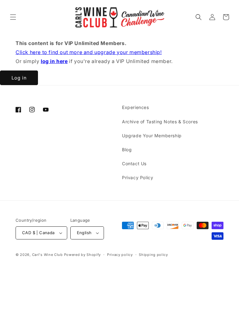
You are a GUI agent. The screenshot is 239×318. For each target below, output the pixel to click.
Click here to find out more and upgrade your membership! (89, 52)
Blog (127, 149)
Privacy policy (120, 254)
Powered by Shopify (82, 254)
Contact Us (134, 163)
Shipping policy (153, 254)
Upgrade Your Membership (152, 135)
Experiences (135, 107)
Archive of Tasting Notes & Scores (160, 121)
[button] (13, 17)
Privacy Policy (137, 177)
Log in (19, 78)
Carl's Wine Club (47, 254)
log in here (54, 61)
